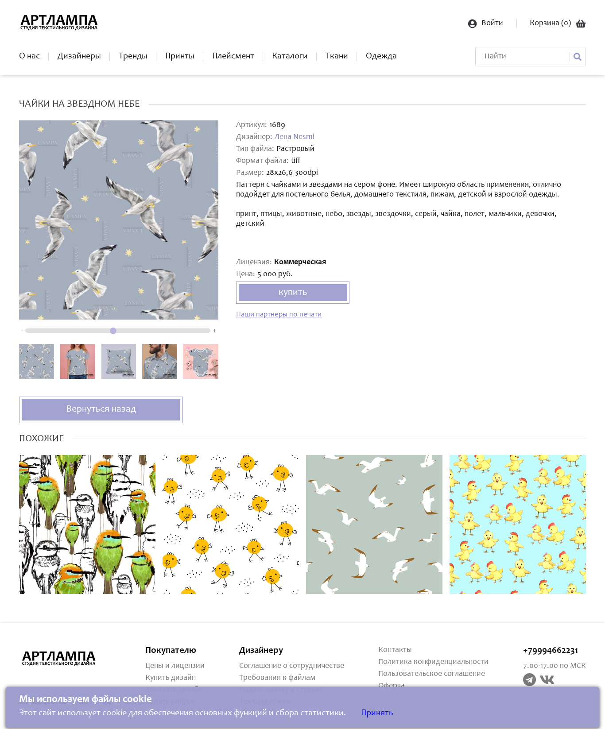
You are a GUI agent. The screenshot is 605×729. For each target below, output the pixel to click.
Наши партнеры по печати (279, 315)
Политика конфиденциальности (433, 662)
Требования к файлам (277, 678)
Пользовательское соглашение (431, 674)
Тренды (133, 56)
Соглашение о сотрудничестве (291, 666)
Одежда (381, 56)
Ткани (337, 56)
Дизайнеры (79, 56)
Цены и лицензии (175, 666)
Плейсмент (233, 56)
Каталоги (290, 56)
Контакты (395, 650)
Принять (377, 713)
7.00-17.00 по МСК (554, 666)
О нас (29, 56)
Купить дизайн (170, 678)
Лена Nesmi (294, 137)
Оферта (391, 686)
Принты (179, 56)
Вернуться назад (101, 409)
